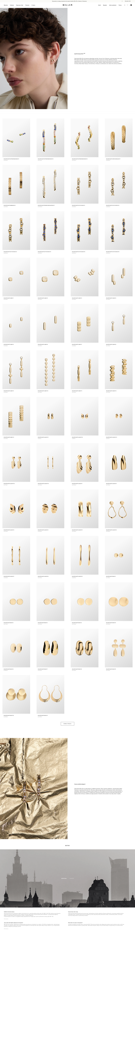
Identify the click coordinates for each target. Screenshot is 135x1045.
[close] (122, 1)
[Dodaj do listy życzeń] (28, 120)
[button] (120, 5)
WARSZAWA (64, 878)
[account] (124, 5)
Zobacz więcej (67, 723)
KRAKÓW (72, 878)
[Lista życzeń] (127, 5)
